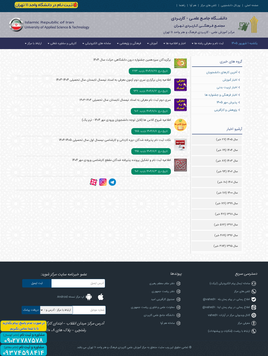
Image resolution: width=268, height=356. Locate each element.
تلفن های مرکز (208, 5)
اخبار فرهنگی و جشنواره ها (221, 95)
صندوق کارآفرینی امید (163, 299)
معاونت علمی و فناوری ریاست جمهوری (153, 307)
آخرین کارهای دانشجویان (221, 72)
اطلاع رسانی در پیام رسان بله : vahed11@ (226, 299)
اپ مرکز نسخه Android (70, 297)
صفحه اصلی (251, 5)
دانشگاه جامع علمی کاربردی (159, 315)
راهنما (182, 5)
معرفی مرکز (244, 323)
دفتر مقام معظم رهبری (162, 283)
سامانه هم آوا (167, 323)
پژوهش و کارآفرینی (225, 110)
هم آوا (193, 5)
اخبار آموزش (230, 80)
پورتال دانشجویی (230, 5)
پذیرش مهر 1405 (227, 102)
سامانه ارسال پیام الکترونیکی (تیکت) (230, 283)
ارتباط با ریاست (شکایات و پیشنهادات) (229, 331)
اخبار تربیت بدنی (227, 87)
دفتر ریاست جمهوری (163, 291)
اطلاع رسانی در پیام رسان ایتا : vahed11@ (226, 307)
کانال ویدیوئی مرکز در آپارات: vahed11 (229, 315)
